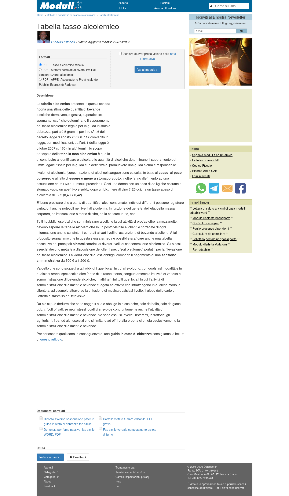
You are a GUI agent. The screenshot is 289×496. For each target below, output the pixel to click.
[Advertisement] (149, 123)
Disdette (123, 3)
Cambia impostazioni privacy (132, 477)
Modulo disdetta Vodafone (210, 244)
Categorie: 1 (51, 472)
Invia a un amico (50, 457)
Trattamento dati (125, 467)
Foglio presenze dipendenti (211, 228)
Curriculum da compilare (209, 234)
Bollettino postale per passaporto (215, 239)
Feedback (79, 457)
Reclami (165, 3)
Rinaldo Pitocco (63, 42)
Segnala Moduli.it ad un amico (212, 155)
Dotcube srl (210, 467)
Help (118, 481)
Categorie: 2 (51, 477)
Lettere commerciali (205, 160)
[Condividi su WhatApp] (201, 192)
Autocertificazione (165, 8)
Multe (122, 8)
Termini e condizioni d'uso (131, 472)
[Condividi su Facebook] (240, 192)
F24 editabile (201, 249)
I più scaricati (201, 176)
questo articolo (51, 339)
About (47, 481)
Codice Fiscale (202, 165)
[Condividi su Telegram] (214, 192)
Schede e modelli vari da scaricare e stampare (71, 14)
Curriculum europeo (206, 223)
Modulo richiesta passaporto (211, 218)
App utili (49, 467)
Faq (118, 486)
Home (40, 14)
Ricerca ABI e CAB (204, 171)
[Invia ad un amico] (227, 192)
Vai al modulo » (147, 69)
